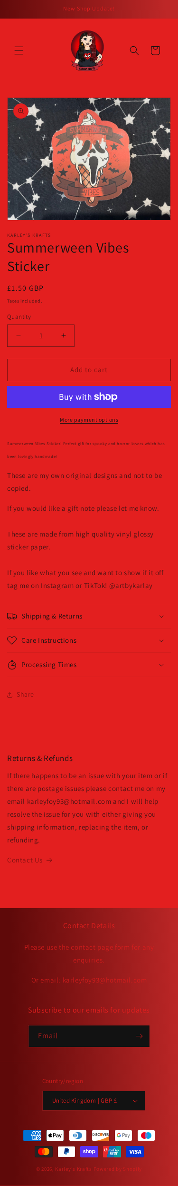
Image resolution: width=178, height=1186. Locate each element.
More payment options (89, 419)
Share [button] (25, 694)
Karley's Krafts (74, 1169)
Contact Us (25, 859)
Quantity (19, 317)
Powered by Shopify (118, 1169)
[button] (19, 50)
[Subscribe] (139, 1036)
